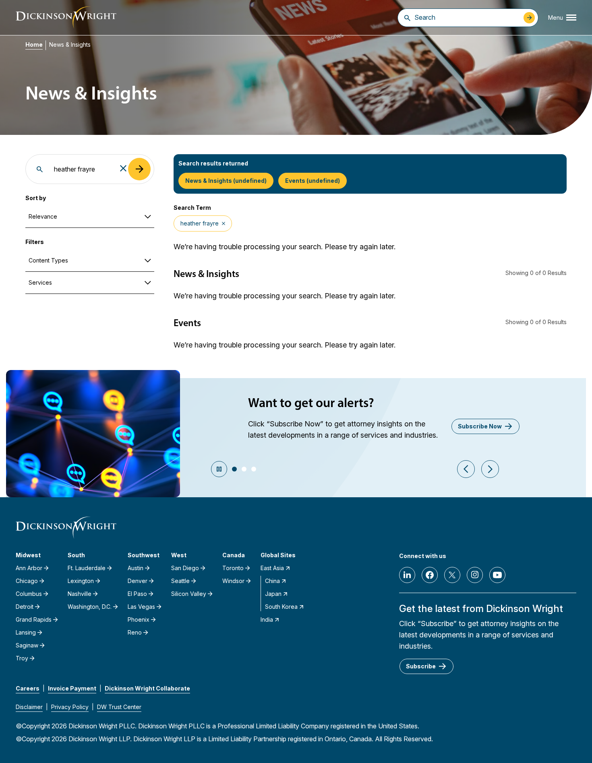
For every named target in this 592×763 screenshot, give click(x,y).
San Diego (185, 567)
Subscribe (421, 666)
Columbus (29, 593)
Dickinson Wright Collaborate (147, 688)
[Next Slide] (490, 469)
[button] (234, 469)
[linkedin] (407, 575)
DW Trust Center (119, 706)
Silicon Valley (188, 593)
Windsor (233, 580)
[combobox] (467, 17)
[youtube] (497, 575)
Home (34, 44)
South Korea (281, 606)
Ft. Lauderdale (87, 567)
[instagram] (475, 575)
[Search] (407, 18)
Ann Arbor (29, 567)
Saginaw (27, 645)
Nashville (79, 593)
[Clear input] (123, 169)
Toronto (233, 567)
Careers (27, 688)
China (272, 580)
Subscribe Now (480, 426)
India (267, 619)
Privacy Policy (70, 706)
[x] (452, 575)
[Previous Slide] (466, 469)
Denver (137, 580)
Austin (135, 567)
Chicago (27, 580)
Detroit (24, 606)
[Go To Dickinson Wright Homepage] (66, 17)
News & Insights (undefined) (226, 180)
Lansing (26, 632)
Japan (273, 593)
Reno (135, 632)
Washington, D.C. (90, 606)
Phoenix (138, 619)
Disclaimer (29, 706)
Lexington (81, 580)
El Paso (137, 593)
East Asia (272, 567)
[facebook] (430, 575)
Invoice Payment (72, 688)
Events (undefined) (312, 180)
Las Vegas (141, 606)
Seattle (180, 580)
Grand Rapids (34, 619)
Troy (22, 658)
